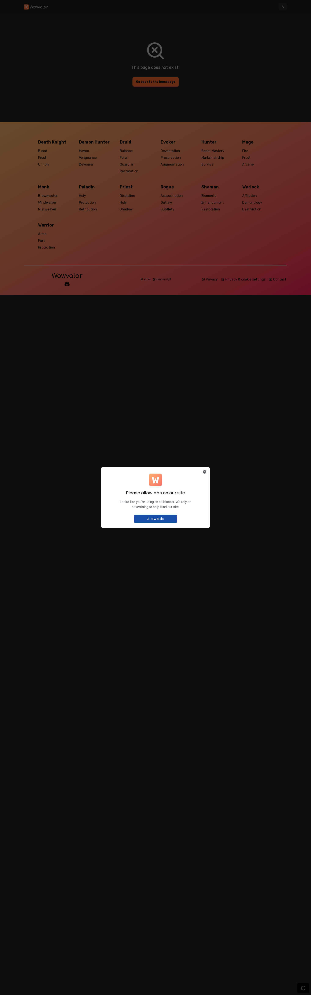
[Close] (204, 472)
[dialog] (155, 497)
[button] (155, 519)
